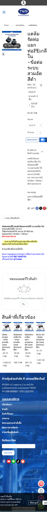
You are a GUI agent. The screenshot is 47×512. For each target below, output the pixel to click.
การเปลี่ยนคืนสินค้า (10, 432)
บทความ (5, 418)
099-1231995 (27, 391)
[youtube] (9, 461)
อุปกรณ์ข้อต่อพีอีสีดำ (22, 25)
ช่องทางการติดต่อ (10, 427)
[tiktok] (18, 461)
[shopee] (23, 461)
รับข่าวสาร (8, 453)
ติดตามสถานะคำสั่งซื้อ (12, 423)
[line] (13, 461)
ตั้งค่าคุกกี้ (34, 502)
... (12, 25)
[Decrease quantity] (36, 132)
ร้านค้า (5, 409)
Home (6, 25)
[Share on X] (40, 208)
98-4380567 (12, 391)
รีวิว (23, 304)
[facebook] (4, 461)
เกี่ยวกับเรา (7, 404)
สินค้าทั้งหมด (7, 413)
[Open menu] (4, 12)
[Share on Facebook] (37, 208)
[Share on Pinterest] (44, 208)
